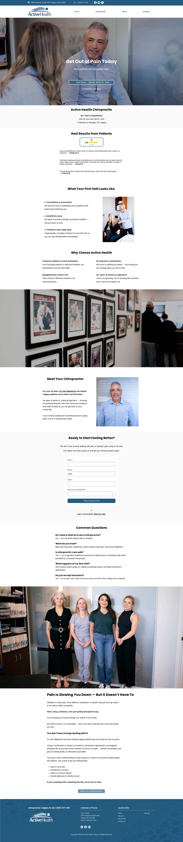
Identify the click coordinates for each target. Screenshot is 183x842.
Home (120, 813)
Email (70, 480)
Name (70, 460)
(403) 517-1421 (100, 514)
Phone (70, 470)
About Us (121, 816)
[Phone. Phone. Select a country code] (71, 474)
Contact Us (121, 821)
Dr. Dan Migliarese (68, 391)
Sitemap (147, 813)
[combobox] (91, 494)
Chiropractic (122, 818)
